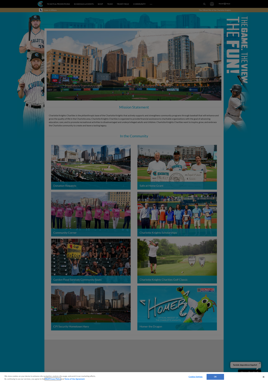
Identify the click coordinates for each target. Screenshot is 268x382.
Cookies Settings (196, 377)
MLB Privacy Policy (53, 379)
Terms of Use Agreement (74, 379)
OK (215, 377)
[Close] (263, 377)
